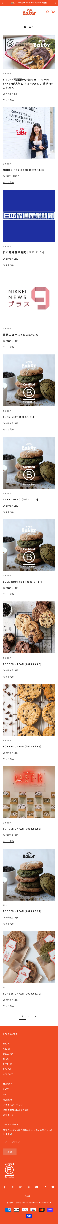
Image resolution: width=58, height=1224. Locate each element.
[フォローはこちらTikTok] (44, 1187)
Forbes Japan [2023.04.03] (22, 828)
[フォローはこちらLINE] (52, 1187)
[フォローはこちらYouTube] (36, 1187)
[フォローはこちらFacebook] (4, 1187)
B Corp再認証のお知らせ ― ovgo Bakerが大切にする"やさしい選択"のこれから (28, 83)
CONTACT (8, 1074)
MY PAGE (7, 1084)
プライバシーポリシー (14, 1104)
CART (6, 1089)
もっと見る (8, 99)
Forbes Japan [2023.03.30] (22, 993)
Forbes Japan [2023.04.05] (22, 664)
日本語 (27, 1196)
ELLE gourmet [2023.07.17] (22, 581)
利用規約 (7, 1099)
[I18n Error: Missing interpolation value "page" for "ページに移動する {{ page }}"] (35, 1016)
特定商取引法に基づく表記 (16, 1109)
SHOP (6, 1043)
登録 (9, 1151)
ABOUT (6, 1048)
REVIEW (7, 1069)
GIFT (5, 1094)
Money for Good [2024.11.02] (24, 170)
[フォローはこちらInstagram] (20, 1187)
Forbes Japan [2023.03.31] (22, 911)
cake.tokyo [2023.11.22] (20, 499)
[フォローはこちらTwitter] (12, 1187)
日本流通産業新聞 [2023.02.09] (23, 252)
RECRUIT (7, 1064)
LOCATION (8, 1053)
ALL (5, 905)
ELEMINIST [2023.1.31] (18, 417)
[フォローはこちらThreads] (28, 1187)
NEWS (6, 1058)
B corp (7, 73)
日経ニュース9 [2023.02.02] (21, 334)
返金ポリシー (9, 1114)
